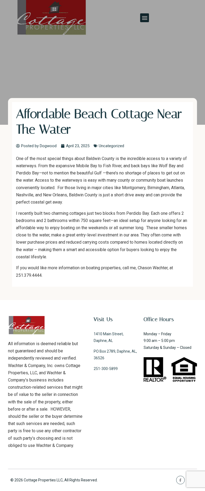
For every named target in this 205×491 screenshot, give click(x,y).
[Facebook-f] (180, 480)
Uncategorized (111, 145)
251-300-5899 (106, 369)
